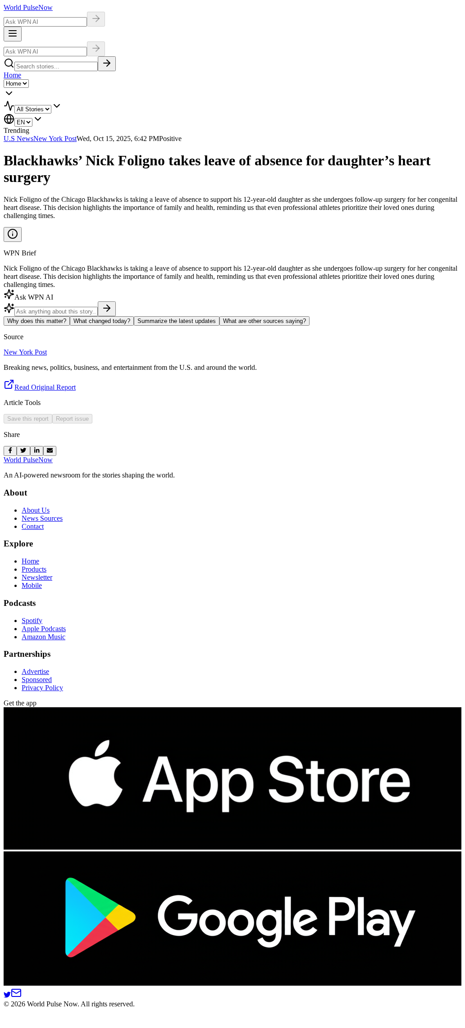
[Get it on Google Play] (234, 983)
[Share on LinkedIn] (36, 451)
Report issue (72, 418)
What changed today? (101, 321)
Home (12, 75)
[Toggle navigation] (13, 34)
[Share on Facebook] (10, 451)
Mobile (32, 585)
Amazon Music (43, 637)
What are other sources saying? (264, 321)
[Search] (107, 63)
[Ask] (107, 308)
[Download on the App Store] (234, 847)
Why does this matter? (36, 321)
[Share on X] (23, 451)
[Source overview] (13, 234)
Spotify (32, 620)
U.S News (18, 138)
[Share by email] (49, 451)
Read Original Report (45, 387)
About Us (36, 510)
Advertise (35, 671)
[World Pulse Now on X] (7, 996)
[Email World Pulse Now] (16, 996)
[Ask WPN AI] (96, 19)
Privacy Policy (42, 687)
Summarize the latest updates (176, 321)
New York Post (55, 138)
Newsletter (37, 577)
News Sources (42, 518)
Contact (33, 526)
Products (34, 569)
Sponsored (37, 679)
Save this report (28, 418)
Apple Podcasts (44, 628)
